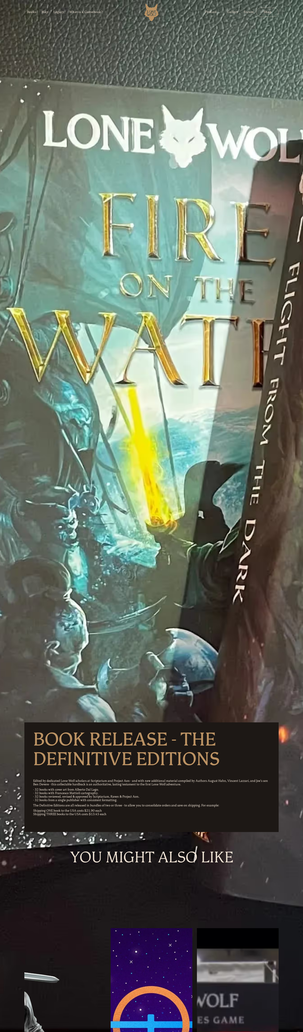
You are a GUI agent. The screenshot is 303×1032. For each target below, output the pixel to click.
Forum (249, 12)
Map (45, 12)
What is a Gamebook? (86, 12)
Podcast (211, 12)
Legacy (58, 12)
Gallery (232, 12)
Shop (267, 12)
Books (31, 12)
